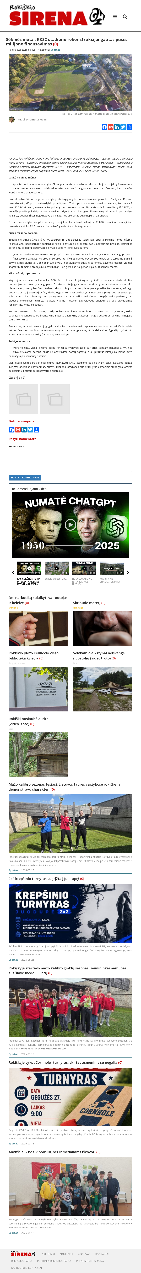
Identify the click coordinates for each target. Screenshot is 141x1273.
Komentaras (16, 446)
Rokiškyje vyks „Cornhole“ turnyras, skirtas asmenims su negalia (63, 1062)
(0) (55, 44)
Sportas (13, 870)
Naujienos (66, 1254)
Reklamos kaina (21, 1261)
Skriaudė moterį (87, 602)
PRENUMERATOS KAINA (90, 1261)
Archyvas (84, 1254)
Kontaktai (102, 1254)
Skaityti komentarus (25, 477)
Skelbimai (48, 1254)
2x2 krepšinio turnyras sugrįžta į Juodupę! (44, 878)
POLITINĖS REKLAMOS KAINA (54, 1261)
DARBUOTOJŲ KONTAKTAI (26, 1267)
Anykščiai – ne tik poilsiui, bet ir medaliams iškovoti (52, 1152)
